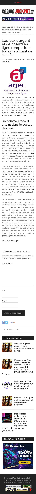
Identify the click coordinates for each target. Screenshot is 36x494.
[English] (12, 322)
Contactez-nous (18, 482)
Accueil (4, 27)
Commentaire (7, 263)
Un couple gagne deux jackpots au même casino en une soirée (24, 347)
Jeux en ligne (21, 27)
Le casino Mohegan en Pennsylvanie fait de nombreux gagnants (23, 401)
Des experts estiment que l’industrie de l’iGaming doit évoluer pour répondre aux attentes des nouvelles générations (14, 422)
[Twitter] (6, 322)
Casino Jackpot (18, 11)
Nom (4, 290)
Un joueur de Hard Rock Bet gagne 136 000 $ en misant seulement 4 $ (23, 385)
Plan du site (28, 482)
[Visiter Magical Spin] (18, 20)
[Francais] (14, 322)
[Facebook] (3, 322)
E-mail (4, 301)
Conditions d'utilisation (21, 480)
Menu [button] (19, 2)
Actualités (11, 27)
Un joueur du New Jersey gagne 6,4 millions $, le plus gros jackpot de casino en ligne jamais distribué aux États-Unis (17, 367)
